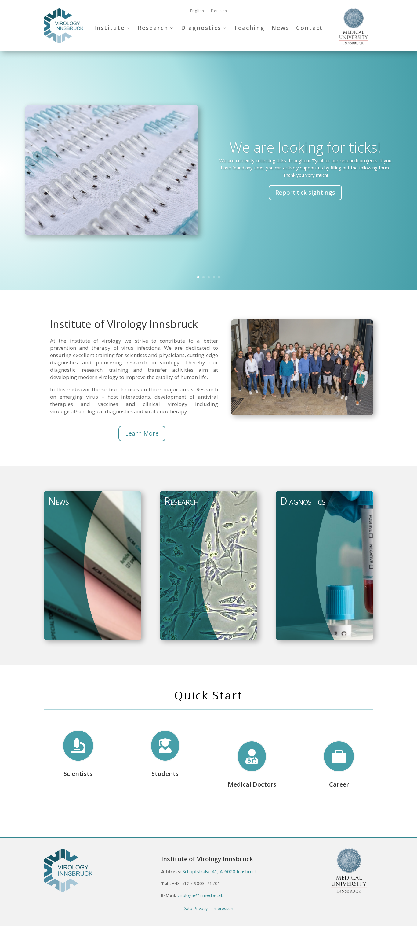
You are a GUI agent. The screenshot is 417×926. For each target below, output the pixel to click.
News (280, 28)
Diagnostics (201, 28)
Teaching (249, 28)
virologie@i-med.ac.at (200, 895)
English (197, 11)
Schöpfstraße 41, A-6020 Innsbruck (220, 871)
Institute (109, 28)
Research (153, 28)
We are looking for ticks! (305, 147)
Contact (309, 28)
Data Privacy (195, 908)
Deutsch (219, 11)
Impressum (223, 908)
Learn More (142, 433)
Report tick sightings (305, 192)
